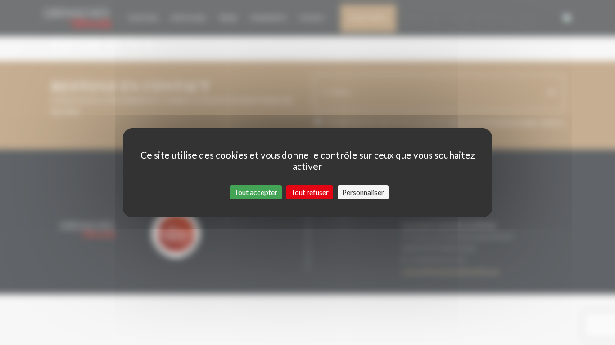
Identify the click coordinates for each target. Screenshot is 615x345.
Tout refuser (310, 192)
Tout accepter (255, 192)
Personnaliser (363, 192)
